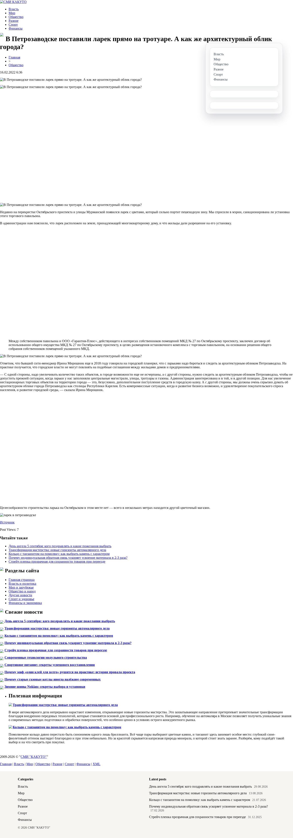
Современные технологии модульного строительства (46, 657)
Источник (7, 522)
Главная (14, 57)
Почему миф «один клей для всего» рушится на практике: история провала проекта (70, 672)
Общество (16, 17)
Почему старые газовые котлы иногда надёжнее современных (53, 679)
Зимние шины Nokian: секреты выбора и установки (45, 686)
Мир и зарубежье (21, 587)
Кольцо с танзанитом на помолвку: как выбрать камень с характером (59, 554)
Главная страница (22, 580)
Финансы (16, 28)
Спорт (13, 24)
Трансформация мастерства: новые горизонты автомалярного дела (57, 550)
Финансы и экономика (25, 603)
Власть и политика (22, 583)
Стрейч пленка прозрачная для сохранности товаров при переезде (57, 561)
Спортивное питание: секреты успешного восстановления (50, 665)
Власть (14, 9)
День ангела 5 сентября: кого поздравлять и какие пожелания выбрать (60, 546)
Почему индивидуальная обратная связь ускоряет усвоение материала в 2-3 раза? (68, 557)
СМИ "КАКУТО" (34, 757)
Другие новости (20, 595)
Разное (13, 20)
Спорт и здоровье (21, 599)
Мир (12, 13)
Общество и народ (22, 591)
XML (96, 764)
